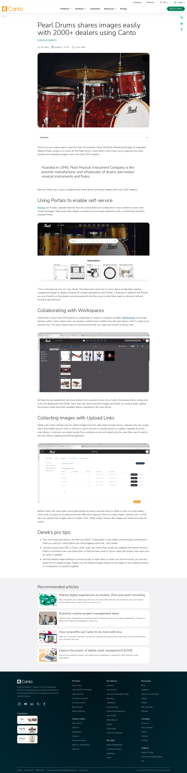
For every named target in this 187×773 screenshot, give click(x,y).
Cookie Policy (83, 770)
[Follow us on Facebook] (44, 704)
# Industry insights (47, 40)
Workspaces (128, 317)
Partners (150, 2)
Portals (41, 207)
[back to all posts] (4, 16)
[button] (93, 137)
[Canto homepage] (13, 8)
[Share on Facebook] (181, 29)
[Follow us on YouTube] (25, 704)
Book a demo (176, 8)
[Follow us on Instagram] (19, 704)
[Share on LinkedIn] (181, 23)
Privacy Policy (29, 770)
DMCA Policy (40, 770)
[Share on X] (181, 17)
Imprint (19, 770)
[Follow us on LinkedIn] (32, 704)
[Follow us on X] (38, 704)
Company (137, 2)
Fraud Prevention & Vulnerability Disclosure (62, 770)
